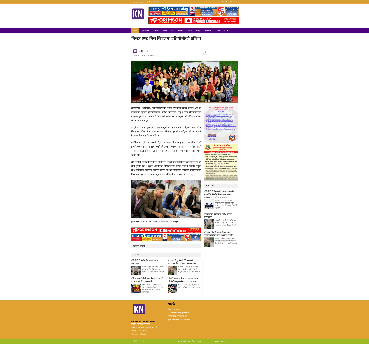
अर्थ (172, 30)
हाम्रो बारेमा (135, 341)
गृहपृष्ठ (135, 30)
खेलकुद (198, 30)
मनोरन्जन (180, 30)
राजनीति (156, 30)
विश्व (218, 30)
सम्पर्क (142, 341)
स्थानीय (190, 30)
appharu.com (221, 341)
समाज (165, 30)
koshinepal (143, 51)
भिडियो (226, 30)
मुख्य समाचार (145, 30)
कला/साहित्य (209, 30)
